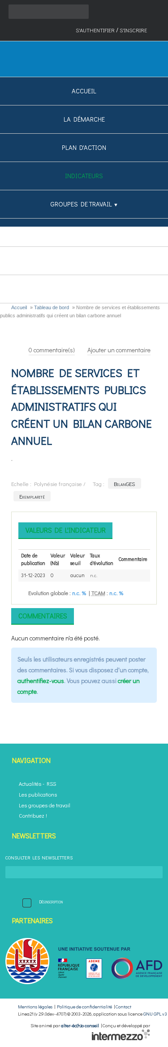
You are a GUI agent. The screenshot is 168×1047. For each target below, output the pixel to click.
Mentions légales (35, 1006)
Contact (123, 1006)
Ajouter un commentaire (119, 350)
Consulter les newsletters (39, 857)
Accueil (19, 307)
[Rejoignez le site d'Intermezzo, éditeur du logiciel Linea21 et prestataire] (121, 1038)
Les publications (38, 794)
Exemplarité (32, 496)
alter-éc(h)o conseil (80, 1025)
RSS (51, 783)
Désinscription (51, 901)
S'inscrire (133, 30)
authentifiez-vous (40, 680)
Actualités (30, 783)
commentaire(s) (52, 350)
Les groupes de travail (44, 805)
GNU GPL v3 (155, 1014)
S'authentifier (95, 30)
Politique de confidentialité (84, 1006)
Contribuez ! (33, 815)
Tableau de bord (51, 307)
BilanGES (124, 483)
